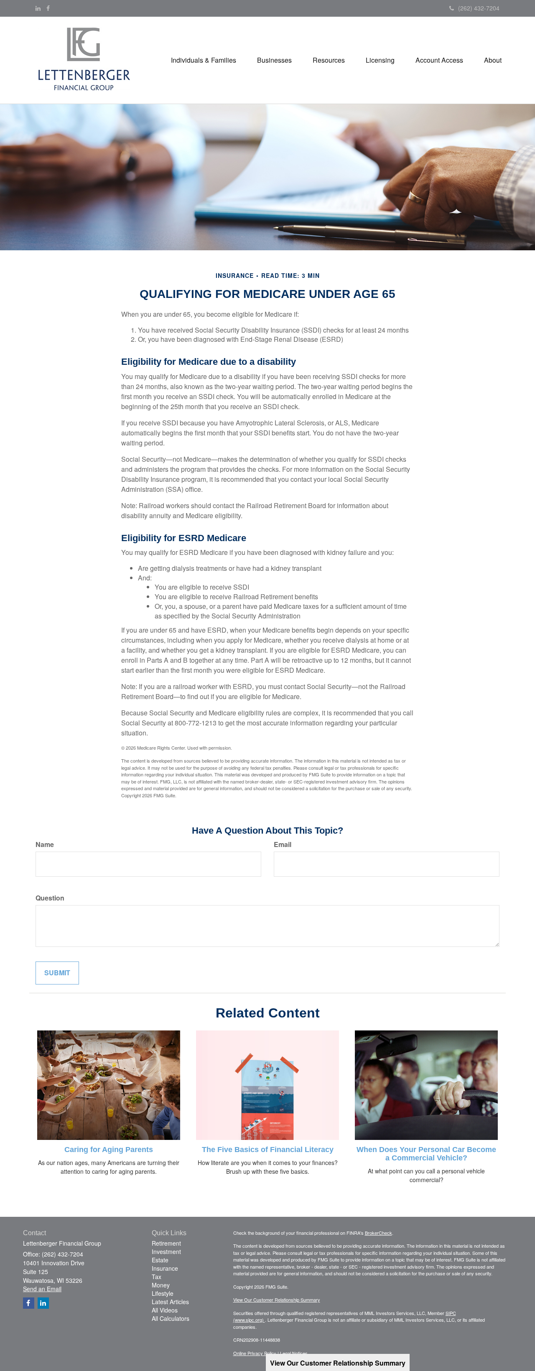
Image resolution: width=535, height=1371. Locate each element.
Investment (166, 1251)
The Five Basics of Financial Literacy (268, 1149)
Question (50, 898)
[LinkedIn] (38, 8)
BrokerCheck (378, 1232)
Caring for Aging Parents (108, 1149)
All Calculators (170, 1318)
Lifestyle (162, 1293)
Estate (160, 1260)
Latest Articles (170, 1301)
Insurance (165, 1268)
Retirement (166, 1243)
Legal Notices (294, 1353)
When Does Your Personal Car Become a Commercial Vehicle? (426, 1153)
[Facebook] (48, 8)
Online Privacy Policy (254, 1353)
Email (282, 844)
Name (45, 844)
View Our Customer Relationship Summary (276, 1299)
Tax (156, 1276)
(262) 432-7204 (478, 8)
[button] (203, 60)
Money (161, 1285)
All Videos (165, 1310)
